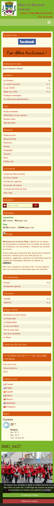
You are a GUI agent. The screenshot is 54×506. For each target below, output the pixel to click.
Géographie (8, 150)
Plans (5, 158)
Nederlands (10, 403)
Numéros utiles (9, 119)
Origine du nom (9, 135)
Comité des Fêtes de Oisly (14, 174)
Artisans (26, 283)
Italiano (9, 395)
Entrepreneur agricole (11, 286)
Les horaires (26, 80)
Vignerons (26, 302)
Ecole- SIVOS (26, 88)
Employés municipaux (12, 95)
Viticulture (8, 293)
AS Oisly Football (10, 178)
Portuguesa (10, 407)
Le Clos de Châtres (11, 326)
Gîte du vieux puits (11, 330)
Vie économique (10, 277)
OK (35, 205)
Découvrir (8, 129)
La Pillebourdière (10, 322)
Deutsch (9, 399)
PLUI (5, 372)
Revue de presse (10, 368)
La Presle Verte (9, 319)
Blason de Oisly (9, 139)
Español (9, 392)
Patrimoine (7, 143)
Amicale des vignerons (12, 181)
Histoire (6, 146)
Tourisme (7, 154)
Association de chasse (12, 185)
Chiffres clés (8, 161)
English (9, 388)
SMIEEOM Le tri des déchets (15, 115)
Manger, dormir (10, 309)
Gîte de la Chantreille (11, 334)
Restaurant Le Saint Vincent (14, 315)
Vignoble (26, 299)
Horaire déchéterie (10, 112)
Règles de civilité (26, 92)
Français (9, 384)
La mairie (7, 75)
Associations (9, 168)
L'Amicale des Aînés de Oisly (15, 189)
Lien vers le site (9, 364)
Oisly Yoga (7, 193)
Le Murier (7, 337)
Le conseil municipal (26, 84)
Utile (5, 106)
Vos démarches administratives (16, 99)
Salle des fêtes (9, 123)
